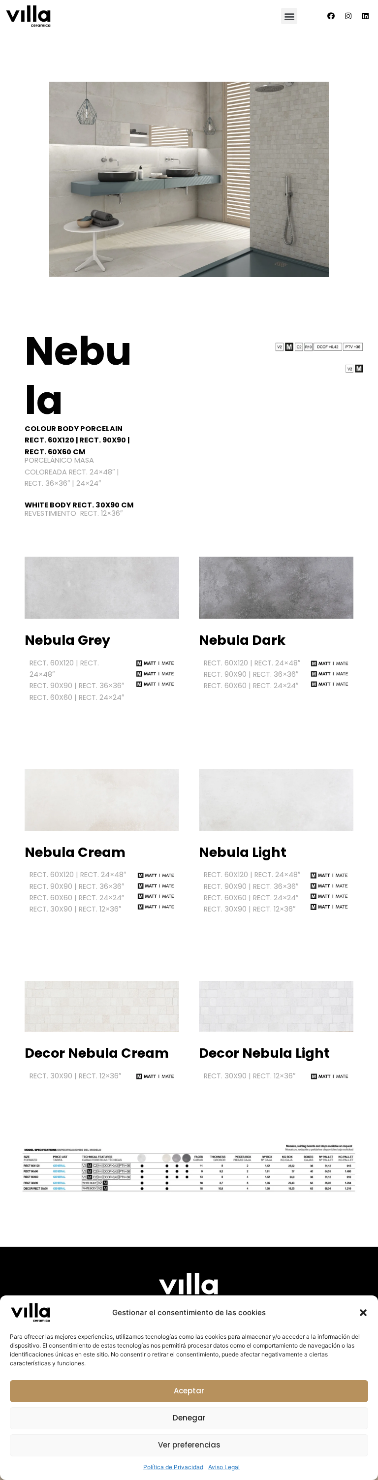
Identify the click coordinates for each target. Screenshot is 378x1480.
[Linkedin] (365, 16)
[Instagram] (348, 16)
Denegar (189, 1418)
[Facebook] (331, 16)
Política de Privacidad (173, 1467)
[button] (363, 1313)
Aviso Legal (224, 1467)
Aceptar (189, 1391)
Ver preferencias (189, 1445)
